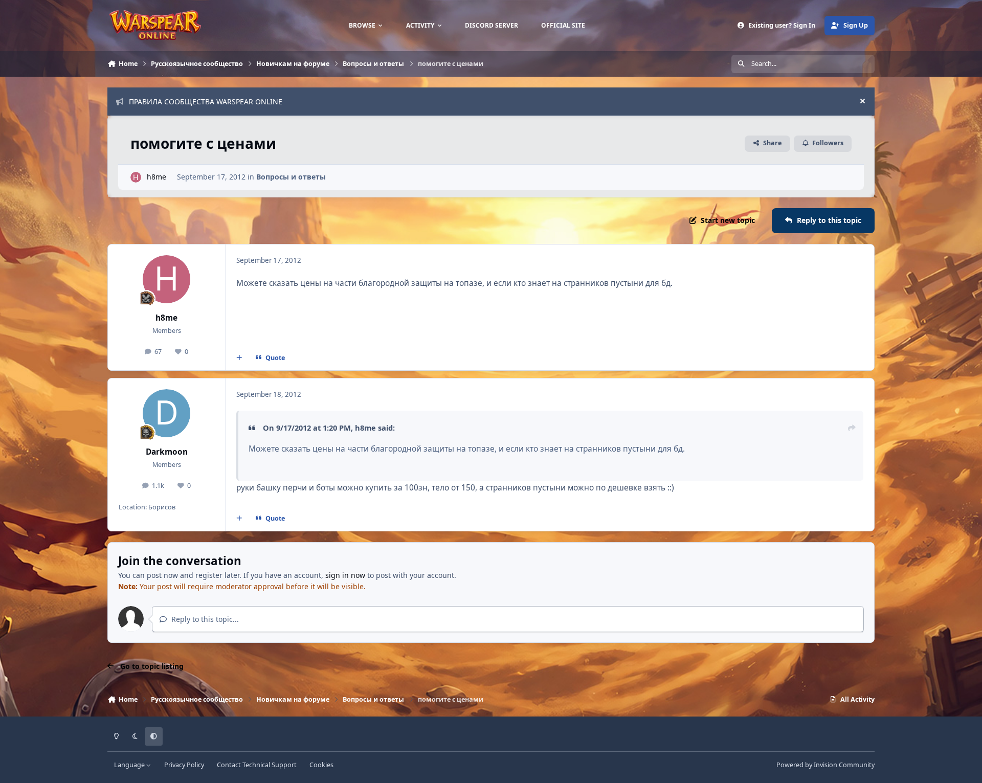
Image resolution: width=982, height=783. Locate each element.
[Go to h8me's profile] (135, 177)
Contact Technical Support (257, 764)
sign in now (345, 575)
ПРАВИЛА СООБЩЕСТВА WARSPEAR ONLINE (205, 101)
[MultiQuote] (239, 358)
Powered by (825, 764)
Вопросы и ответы (291, 177)
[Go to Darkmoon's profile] (167, 413)
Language (130, 764)
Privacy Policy (184, 764)
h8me (156, 177)
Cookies (321, 764)
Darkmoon (167, 451)
